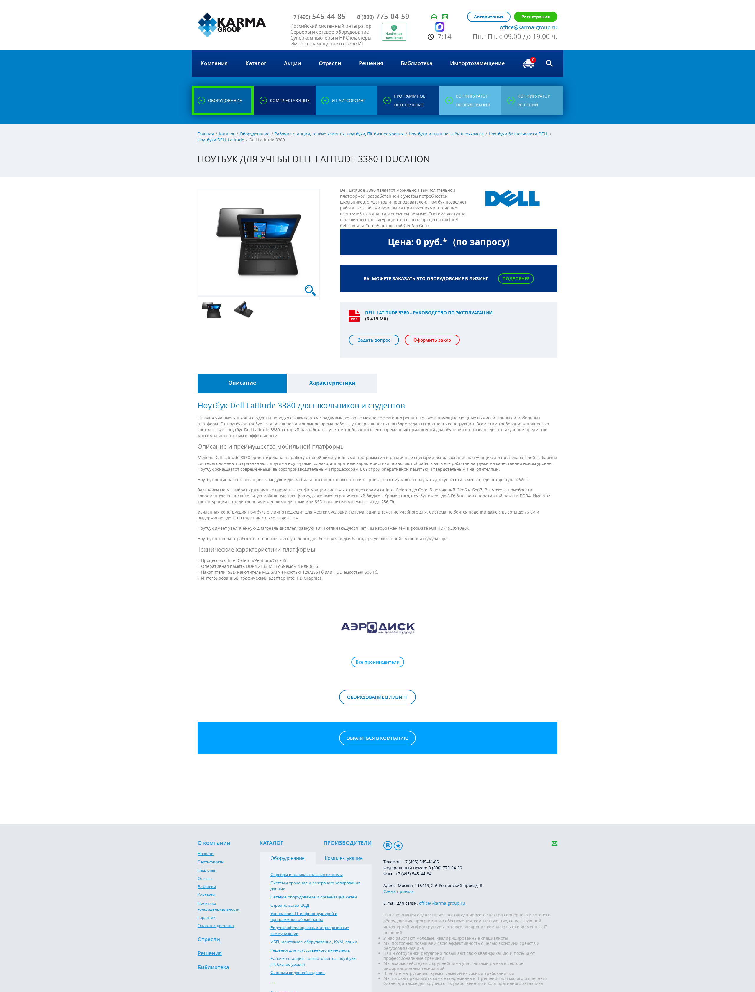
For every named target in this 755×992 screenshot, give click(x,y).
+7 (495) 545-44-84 (413, 873)
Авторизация (489, 17)
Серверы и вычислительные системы (306, 874)
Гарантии (207, 917)
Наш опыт (207, 870)
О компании (214, 843)
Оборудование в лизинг (377, 697)
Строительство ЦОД (289, 905)
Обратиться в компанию (377, 738)
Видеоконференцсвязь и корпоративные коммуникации (309, 930)
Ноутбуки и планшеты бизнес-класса (446, 134)
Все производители (378, 662)
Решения (210, 953)
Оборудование (255, 134)
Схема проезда (398, 891)
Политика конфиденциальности (218, 906)
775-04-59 (383, 16)
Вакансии (207, 886)
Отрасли (209, 939)
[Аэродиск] (377, 627)
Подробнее (516, 279)
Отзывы (205, 878)
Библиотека (213, 967)
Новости (206, 853)
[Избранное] (398, 845)
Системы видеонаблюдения (297, 972)
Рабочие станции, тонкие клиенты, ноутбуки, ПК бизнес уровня (339, 134)
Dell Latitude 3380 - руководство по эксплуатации (429, 313)
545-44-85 (318, 16)
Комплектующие (344, 858)
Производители (348, 843)
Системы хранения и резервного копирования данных (315, 885)
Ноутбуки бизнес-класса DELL (518, 134)
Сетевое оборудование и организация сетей (313, 897)
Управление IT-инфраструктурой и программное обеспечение (303, 916)
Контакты (206, 895)
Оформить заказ (432, 340)
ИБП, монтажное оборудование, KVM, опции (313, 941)
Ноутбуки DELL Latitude (221, 139)
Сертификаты (211, 862)
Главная (206, 134)
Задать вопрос (374, 340)
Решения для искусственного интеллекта (310, 950)
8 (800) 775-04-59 (445, 867)
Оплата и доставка (216, 925)
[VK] (387, 845)
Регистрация (535, 17)
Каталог (227, 134)
